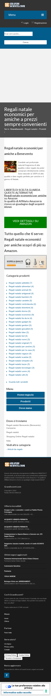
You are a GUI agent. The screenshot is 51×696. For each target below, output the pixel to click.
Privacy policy (9, 647)
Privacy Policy (10, 655)
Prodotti (25, 401)
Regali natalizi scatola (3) (20, 357)
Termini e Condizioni (13, 658)
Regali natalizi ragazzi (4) (20, 353)
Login (26, 23)
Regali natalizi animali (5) (20, 290)
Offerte (6, 621)
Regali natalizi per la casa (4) (22, 350)
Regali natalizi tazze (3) (19, 364)
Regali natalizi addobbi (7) (20, 283)
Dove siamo (25, 408)
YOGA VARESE (9, 576)
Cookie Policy (24, 655)
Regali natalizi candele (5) (20, 300)
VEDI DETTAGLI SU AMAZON (25, 222)
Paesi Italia (8, 632)
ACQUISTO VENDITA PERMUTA (16, 519)
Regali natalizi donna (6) (20, 311)
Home (6, 618)
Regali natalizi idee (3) (19, 332)
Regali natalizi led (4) (18, 336)
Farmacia (7, 571)
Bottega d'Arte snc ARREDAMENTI (17, 581)
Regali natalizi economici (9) (21, 315)
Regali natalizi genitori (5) (20, 325)
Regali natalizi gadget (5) (20, 322)
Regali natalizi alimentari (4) (21, 286)
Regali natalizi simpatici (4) (21, 361)
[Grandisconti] (15, 6)
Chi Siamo (7, 644)
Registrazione (40, 23)
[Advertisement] (25, 75)
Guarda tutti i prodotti (18, 382)
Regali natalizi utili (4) (18, 375)
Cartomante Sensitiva (12, 566)
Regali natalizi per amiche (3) (22, 346)
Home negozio (25, 394)
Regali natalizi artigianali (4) (21, 293)
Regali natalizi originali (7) (20, 343)
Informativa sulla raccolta (17, 692)
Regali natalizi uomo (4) (19, 371)
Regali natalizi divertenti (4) (21, 307)
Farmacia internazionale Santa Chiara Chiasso (21, 558)
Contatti (6, 649)
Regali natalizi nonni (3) (19, 339)
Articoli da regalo (15, 449)
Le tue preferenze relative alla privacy (28, 686)
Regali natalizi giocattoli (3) (21, 329)
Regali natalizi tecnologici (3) (21, 368)
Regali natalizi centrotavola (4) (22, 304)
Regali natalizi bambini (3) (20, 297)
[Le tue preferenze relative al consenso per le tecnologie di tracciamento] (46, 691)
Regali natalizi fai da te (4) (20, 318)
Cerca (25, 42)
